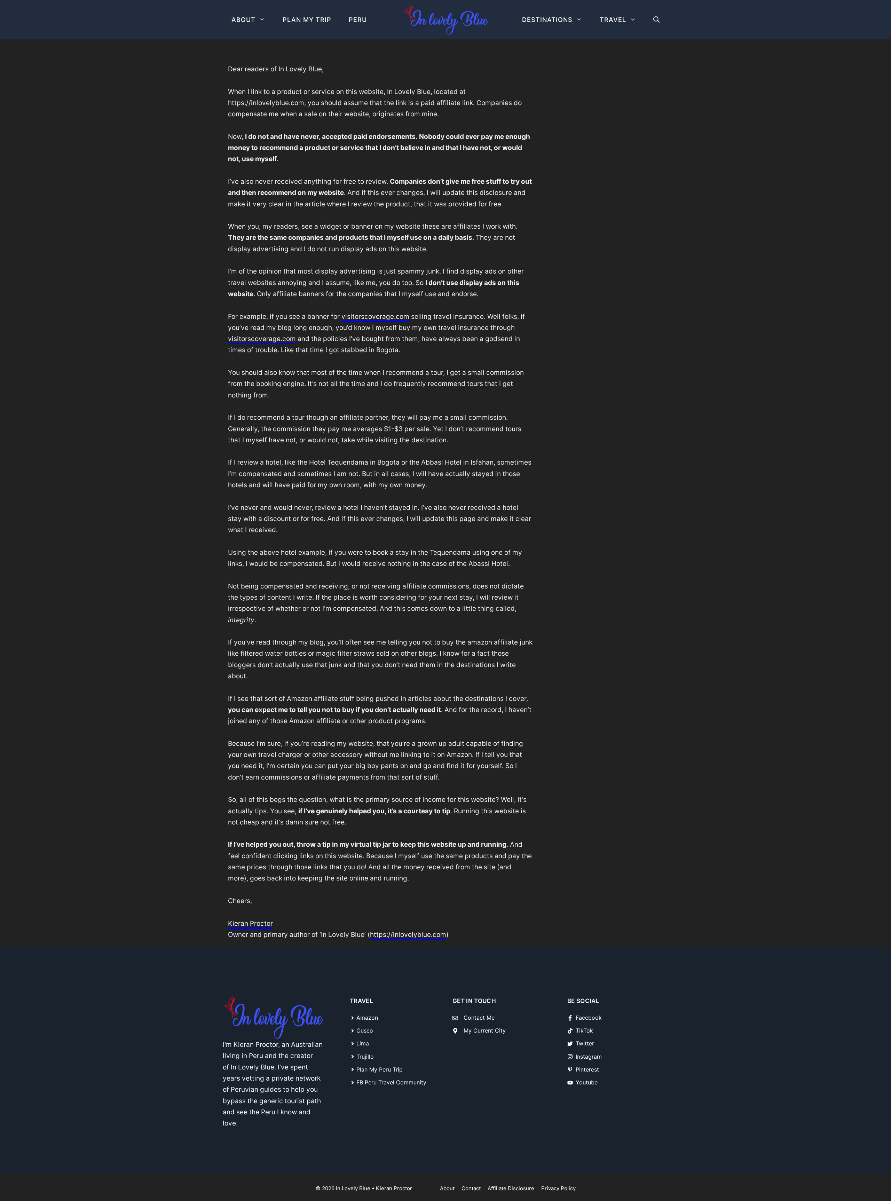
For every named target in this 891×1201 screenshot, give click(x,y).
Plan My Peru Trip (379, 1069)
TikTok (584, 1030)
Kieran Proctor (250, 923)
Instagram (589, 1056)
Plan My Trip (307, 19)
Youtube (587, 1082)
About (243, 19)
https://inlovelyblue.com (408, 935)
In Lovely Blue (353, 1188)
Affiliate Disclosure (511, 1188)
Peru (358, 19)
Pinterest (587, 1069)
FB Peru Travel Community (391, 1082)
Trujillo (365, 1056)
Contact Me (479, 1017)
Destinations (547, 19)
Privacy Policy (558, 1188)
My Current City (485, 1030)
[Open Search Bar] (656, 20)
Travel (613, 19)
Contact (471, 1188)
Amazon (367, 1017)
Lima (362, 1043)
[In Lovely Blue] (445, 19)
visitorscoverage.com (375, 317)
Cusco (364, 1030)
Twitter (585, 1043)
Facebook (589, 1017)
